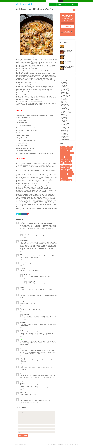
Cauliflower (67, 150)
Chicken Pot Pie (67, 45)
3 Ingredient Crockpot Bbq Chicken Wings (68, 51)
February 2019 (65, 132)
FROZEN (65, 163)
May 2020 (64, 118)
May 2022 (64, 83)
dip (70, 159)
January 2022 (65, 89)
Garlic (62, 165)
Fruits (70, 163)
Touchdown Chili (63, 180)
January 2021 (65, 107)
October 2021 (65, 94)
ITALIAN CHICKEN (67, 61)
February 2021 (65, 105)
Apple (62, 146)
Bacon (66, 146)
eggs (62, 163)
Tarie (21, 339)
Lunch (66, 4)
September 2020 (66, 113)
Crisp (71, 157)
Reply (21, 231)
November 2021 (65, 92)
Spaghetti (62, 178)
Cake (66, 148)
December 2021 (65, 91)
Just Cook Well (24, 4)
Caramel (62, 150)
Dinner (60, 4)
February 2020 (65, 123)
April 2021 (64, 102)
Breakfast (73, 4)
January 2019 (65, 133)
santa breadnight (64, 176)
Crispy (62, 159)
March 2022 (64, 86)
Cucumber (66, 159)
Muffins (62, 169)
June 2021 (64, 99)
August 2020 (64, 114)
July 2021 (64, 98)
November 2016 (65, 139)
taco (67, 178)
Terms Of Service (60, 444)
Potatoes (66, 171)
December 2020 (65, 108)
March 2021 (64, 104)
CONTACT (71, 444)
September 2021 (66, 95)
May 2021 (64, 101)
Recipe (71, 171)
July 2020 (64, 116)
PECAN (69, 169)
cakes (70, 148)
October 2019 (65, 127)
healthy (66, 165)
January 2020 (65, 124)
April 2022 (64, 85)
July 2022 (64, 81)
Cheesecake (63, 152)
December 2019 (65, 126)
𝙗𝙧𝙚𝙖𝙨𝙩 (69, 180)
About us (76, 444)
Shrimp (70, 176)
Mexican (68, 167)
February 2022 (65, 88)
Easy (69, 161)
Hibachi (70, 165)
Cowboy (66, 157)
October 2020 (65, 111)
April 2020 (64, 120)
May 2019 (64, 129)
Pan (66, 169)
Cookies (62, 157)
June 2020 (64, 117)
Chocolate (72, 152)
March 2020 (64, 121)
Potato (62, 171)
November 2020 (65, 110)
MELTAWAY (63, 167)
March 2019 (64, 130)
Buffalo (62, 148)
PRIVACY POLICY (53, 444)
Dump (62, 161)
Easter (66, 161)
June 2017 (64, 137)
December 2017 (65, 136)
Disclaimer (66, 444)
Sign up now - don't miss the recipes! (37, 1)
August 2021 (64, 97)
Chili (67, 152)
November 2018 (65, 135)
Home (53, 4)
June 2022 (64, 82)
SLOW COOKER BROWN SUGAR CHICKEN (69, 67)
